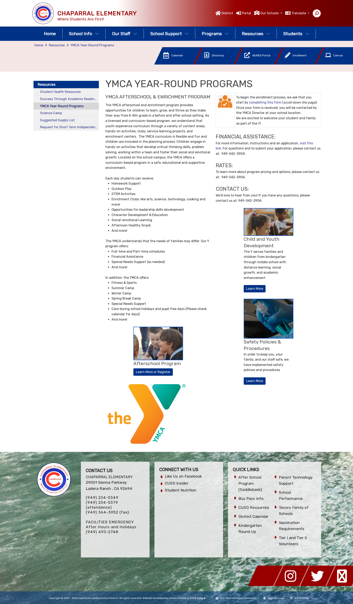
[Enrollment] (293, 63)
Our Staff (121, 33)
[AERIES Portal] (252, 63)
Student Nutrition (180, 490)
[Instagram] (292, 585)
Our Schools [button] (270, 13)
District (227, 13)
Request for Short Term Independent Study (69, 127)
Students (292, 33)
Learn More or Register (153, 372)
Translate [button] (299, 13)
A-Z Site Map (301, 598)
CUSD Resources (253, 507)
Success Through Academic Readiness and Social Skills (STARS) (69, 99)
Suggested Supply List (57, 120)
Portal (246, 13)
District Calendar (253, 516)
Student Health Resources (60, 92)
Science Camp (51, 113)
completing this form (265, 102)
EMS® (193, 598)
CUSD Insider (176, 483)
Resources (252, 33)
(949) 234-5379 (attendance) (102, 505)
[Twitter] (319, 585)
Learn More (254, 289)
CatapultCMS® (178, 598)
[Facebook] (266, 585)
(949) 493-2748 (102, 531)
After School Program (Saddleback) (250, 483)
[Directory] (212, 63)
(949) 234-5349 (102, 497)
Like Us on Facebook (183, 476)
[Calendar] (172, 63)
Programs (212, 33)
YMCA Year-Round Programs (92, 45)
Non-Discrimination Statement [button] (238, 598)
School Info (80, 33)
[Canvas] (333, 63)
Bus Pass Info (251, 498)
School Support (166, 33)
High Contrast (276, 598)
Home (50, 33)
